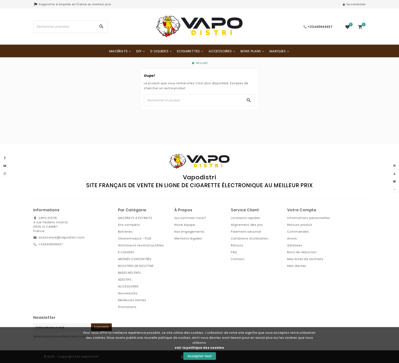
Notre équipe (184, 225)
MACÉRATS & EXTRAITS (135, 218)
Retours (237, 245)
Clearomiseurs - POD (134, 238)
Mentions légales (188, 238)
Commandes (298, 232)
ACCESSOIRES (128, 286)
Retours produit (299, 225)
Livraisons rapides (245, 218)
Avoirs (292, 238)
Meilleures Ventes (132, 300)
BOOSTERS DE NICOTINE (136, 266)
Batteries (125, 232)
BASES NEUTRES (129, 273)
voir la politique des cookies (199, 348)
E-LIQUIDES (126, 252)
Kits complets (129, 225)
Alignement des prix (247, 225)
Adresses (294, 245)
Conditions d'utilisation (249, 238)
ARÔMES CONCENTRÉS (135, 259)
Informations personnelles (308, 218)
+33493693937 (50, 244)
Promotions (127, 307)
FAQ (234, 252)
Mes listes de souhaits (305, 259)
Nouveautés (128, 293)
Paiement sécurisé (246, 232)
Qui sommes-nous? (190, 218)
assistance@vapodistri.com (61, 237)
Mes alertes (296, 266)
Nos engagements (189, 232)
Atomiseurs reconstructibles (141, 245)
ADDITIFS (125, 279)
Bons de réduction (302, 252)
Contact (238, 259)
